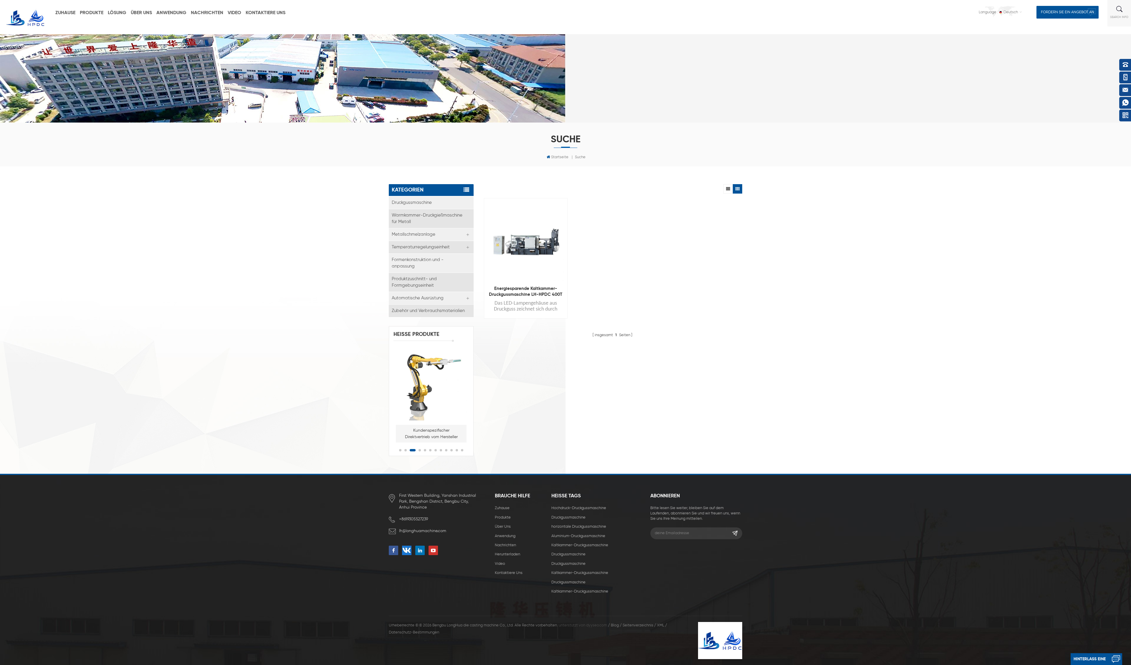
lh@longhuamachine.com (422, 531)
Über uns (141, 13)
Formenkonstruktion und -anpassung (418, 263)
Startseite (559, 157)
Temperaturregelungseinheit (421, 247)
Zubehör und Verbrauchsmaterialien (428, 310)
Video (234, 13)
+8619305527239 (413, 519)
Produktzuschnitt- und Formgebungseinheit (414, 282)
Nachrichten (207, 13)
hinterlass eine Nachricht (1090, 661)
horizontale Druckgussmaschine (578, 527)
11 (457, 450)
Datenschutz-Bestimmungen (414, 632)
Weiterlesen (522, 344)
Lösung (117, 13)
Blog (615, 625)
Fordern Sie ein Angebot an (1067, 12)
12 (462, 450)
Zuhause (65, 13)
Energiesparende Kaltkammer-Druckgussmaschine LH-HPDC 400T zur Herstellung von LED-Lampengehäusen (525, 292)
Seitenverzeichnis (638, 625)
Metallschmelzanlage (413, 234)
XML (660, 625)
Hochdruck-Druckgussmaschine (578, 508)
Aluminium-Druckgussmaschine (578, 536)
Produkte (91, 13)
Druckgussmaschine (412, 202)
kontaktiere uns (265, 13)
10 (451, 450)
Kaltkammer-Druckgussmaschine (579, 545)
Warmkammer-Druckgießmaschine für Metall (427, 218)
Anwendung (171, 13)
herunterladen (507, 554)
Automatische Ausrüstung (418, 298)
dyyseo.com (596, 625)
